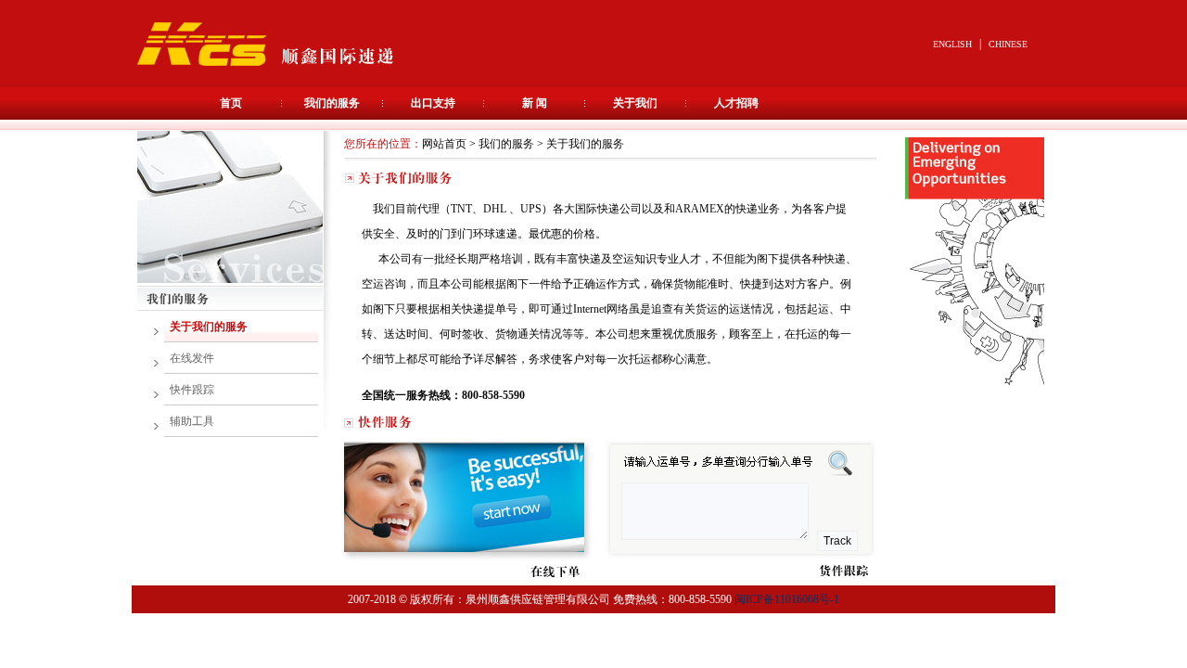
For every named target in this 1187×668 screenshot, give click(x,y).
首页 (231, 102)
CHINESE (1008, 44)
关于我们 (635, 102)
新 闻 (534, 102)
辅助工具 (192, 421)
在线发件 (192, 358)
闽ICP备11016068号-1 (786, 599)
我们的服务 (332, 102)
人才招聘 (736, 102)
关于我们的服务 (209, 326)
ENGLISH (952, 44)
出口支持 (433, 102)
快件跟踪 (192, 389)
